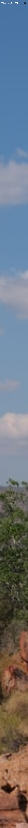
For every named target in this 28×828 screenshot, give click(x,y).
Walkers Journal (6, 3)
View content (14, 822)
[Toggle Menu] (25, 3)
